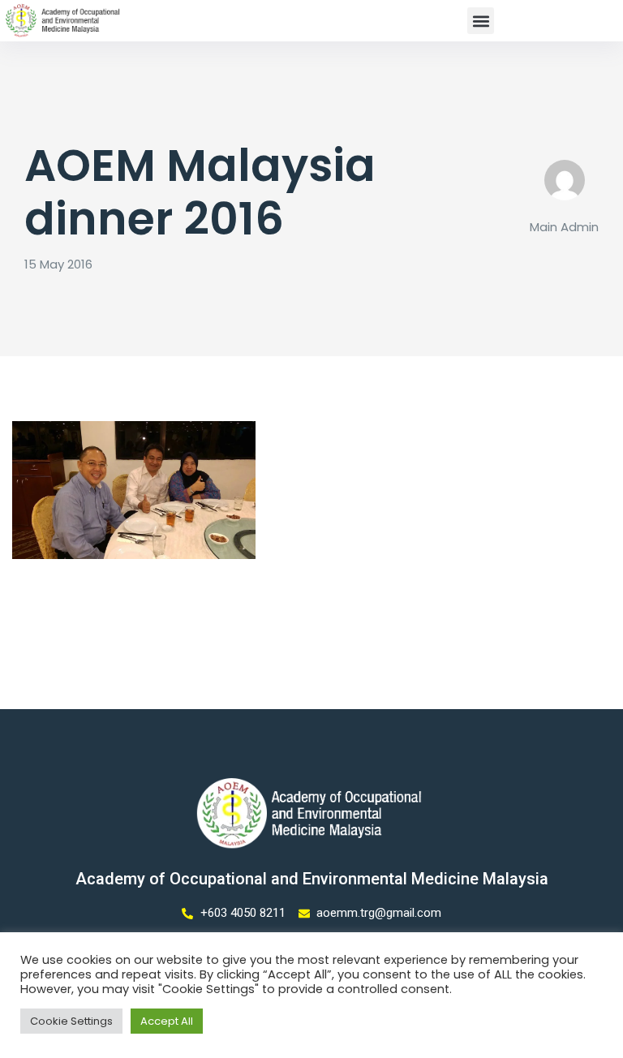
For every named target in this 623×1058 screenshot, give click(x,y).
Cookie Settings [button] (71, 1021)
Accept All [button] (166, 1021)
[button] (480, 20)
